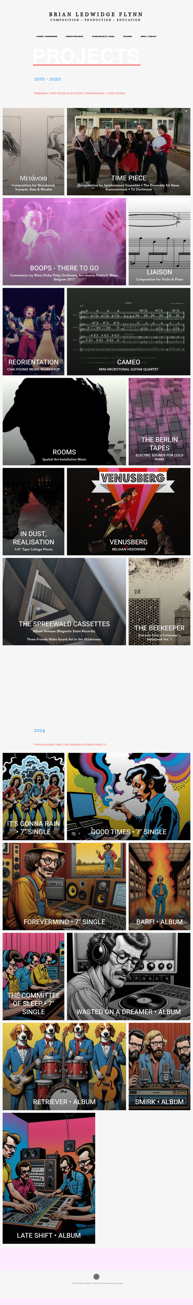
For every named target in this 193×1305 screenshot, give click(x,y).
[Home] (96, 1277)
